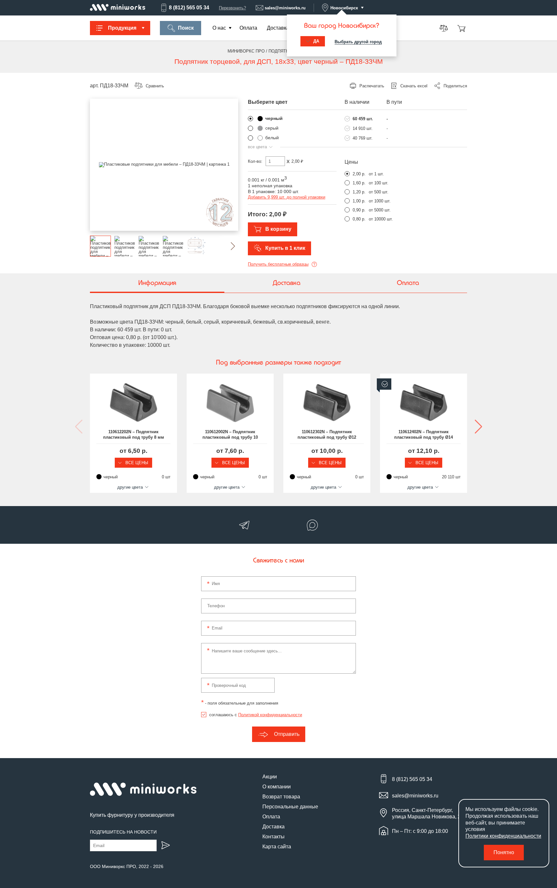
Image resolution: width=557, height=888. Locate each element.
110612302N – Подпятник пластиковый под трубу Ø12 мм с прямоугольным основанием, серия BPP (327, 434)
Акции (269, 776)
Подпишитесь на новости (123, 832)
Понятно (503, 852)
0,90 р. (359, 210)
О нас (219, 28)
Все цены (136, 462)
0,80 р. (359, 219)
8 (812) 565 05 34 (189, 7)
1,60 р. (359, 183)
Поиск (186, 28)
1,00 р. (359, 201)
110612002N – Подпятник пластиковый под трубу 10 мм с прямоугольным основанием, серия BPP (230, 434)
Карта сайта (276, 846)
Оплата (248, 28)
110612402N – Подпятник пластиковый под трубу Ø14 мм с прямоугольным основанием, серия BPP (423, 434)
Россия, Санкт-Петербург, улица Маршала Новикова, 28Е (429, 813)
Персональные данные (290, 806)
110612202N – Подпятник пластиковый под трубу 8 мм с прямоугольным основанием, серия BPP (133, 434)
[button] (227, 246)
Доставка (278, 28)
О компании (276, 786)
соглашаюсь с (255, 714)
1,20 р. (359, 192)
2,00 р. (359, 173)
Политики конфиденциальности (503, 836)
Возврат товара (281, 796)
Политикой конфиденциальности (270, 714)
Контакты (273, 836)
